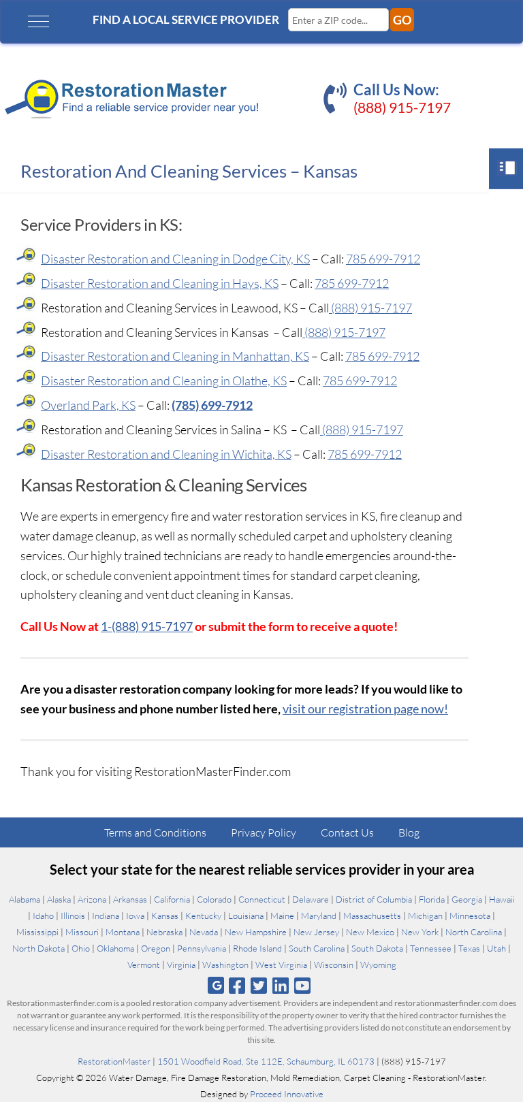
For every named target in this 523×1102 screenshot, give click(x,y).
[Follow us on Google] (216, 985)
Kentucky (203, 915)
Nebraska (164, 931)
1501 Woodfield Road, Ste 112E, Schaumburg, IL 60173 (266, 1061)
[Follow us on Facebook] (236, 985)
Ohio (81, 948)
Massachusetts (372, 915)
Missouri (82, 931)
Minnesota (469, 915)
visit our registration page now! (365, 708)
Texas (469, 948)
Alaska (59, 899)
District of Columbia (374, 899)
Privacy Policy (263, 832)
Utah (496, 948)
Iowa (135, 915)
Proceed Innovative (286, 1093)
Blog (408, 832)
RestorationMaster (114, 1061)
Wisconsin (333, 964)
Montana (123, 931)
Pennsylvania (201, 948)
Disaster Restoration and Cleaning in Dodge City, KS (175, 258)
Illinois (73, 915)
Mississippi (37, 931)
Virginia (181, 964)
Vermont (143, 964)
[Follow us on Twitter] (258, 985)
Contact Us (347, 832)
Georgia (466, 899)
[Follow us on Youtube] (303, 985)
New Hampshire (256, 931)
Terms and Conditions (155, 832)
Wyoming (378, 964)
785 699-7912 (383, 258)
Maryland (318, 915)
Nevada (203, 931)
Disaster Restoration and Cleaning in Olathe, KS (164, 380)
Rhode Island (257, 948)
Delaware (310, 899)
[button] (38, 21)
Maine (282, 915)
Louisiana (246, 915)
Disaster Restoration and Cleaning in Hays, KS (160, 283)
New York (420, 931)
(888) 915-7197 (402, 107)
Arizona (92, 899)
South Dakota (377, 948)
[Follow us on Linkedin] (281, 985)
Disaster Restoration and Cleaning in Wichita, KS (166, 454)
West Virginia (281, 964)
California (172, 899)
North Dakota (38, 948)
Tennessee (430, 948)
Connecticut (261, 899)
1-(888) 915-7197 (147, 626)
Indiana (105, 915)
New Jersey (316, 931)
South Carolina (317, 948)
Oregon (155, 948)
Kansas (164, 915)
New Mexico (370, 931)
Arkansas (130, 899)
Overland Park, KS (88, 405)
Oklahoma (115, 948)
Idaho (43, 915)
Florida (432, 899)
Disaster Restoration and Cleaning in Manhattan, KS (175, 356)
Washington (225, 964)
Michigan (425, 915)
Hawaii (502, 899)
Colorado (214, 899)
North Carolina (473, 931)
